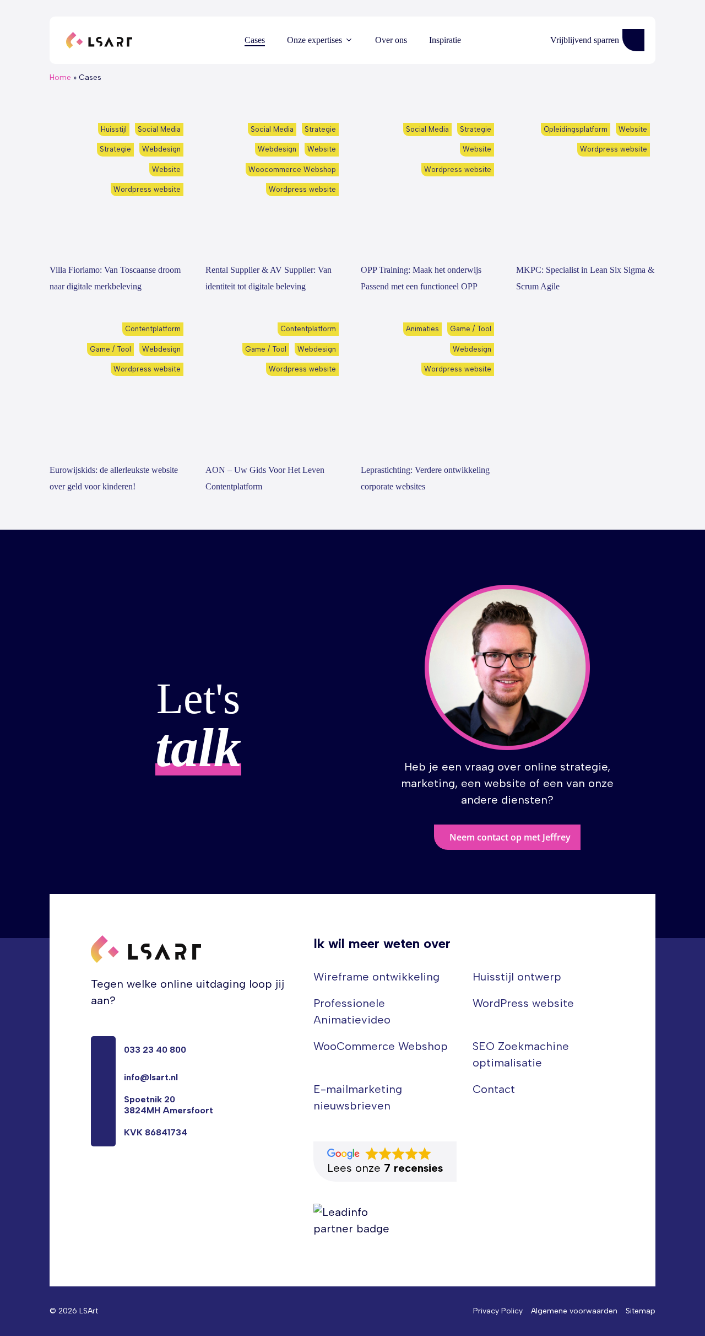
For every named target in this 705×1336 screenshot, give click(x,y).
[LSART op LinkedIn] (95, 1182)
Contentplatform (153, 329)
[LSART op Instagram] (135, 1182)
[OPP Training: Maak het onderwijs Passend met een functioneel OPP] (430, 185)
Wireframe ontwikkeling (376, 976)
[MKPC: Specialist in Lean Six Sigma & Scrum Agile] (585, 185)
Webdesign (161, 149)
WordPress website (523, 1003)
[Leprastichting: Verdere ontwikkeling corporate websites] (430, 385)
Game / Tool (110, 349)
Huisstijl (114, 129)
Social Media (159, 129)
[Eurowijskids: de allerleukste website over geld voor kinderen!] (119, 385)
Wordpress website (147, 189)
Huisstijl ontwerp (517, 976)
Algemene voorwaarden (574, 1311)
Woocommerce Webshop (292, 169)
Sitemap (640, 1311)
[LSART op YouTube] (115, 1182)
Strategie (115, 149)
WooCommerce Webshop (380, 1046)
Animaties (422, 329)
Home (60, 77)
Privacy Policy (498, 1311)
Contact (494, 1089)
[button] (507, 837)
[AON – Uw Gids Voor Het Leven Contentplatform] (274, 385)
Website (166, 169)
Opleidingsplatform (576, 129)
